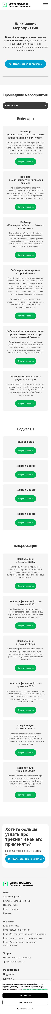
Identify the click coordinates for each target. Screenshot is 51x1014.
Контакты (8, 978)
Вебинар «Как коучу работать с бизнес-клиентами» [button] (25, 225)
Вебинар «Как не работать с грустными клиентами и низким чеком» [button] (25, 134)
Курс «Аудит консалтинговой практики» (22, 938)
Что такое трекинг (12, 896)
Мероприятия (11, 969)
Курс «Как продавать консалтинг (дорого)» (24, 934)
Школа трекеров (11, 926)
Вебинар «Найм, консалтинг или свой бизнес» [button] (25, 179)
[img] (45, 5)
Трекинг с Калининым (13, 961)
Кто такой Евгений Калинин (16, 901)
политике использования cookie (34, 989)
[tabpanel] (25, 120)
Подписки (8, 974)
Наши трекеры (10, 905)
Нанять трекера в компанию (17, 957)
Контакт (7, 913)
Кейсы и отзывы (11, 909)
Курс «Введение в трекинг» (16, 930)
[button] (25, 334)
